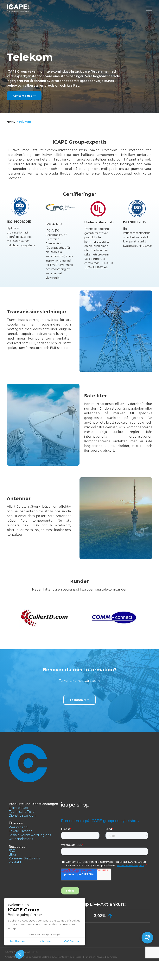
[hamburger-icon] (149, 8)
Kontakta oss (22, 95)
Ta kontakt (78, 700)
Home (11, 121)
